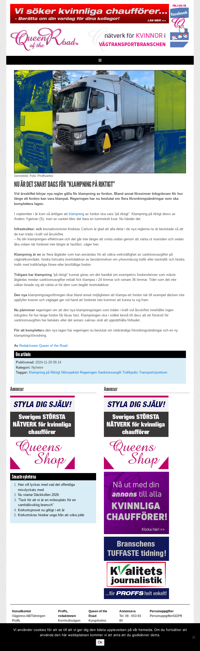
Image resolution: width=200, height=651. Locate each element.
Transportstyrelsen (153, 372)
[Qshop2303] (42, 432)
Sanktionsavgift (109, 372)
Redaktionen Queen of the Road (43, 346)
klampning (76, 214)
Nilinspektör (70, 372)
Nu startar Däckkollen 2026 (38, 495)
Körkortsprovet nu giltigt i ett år (41, 510)
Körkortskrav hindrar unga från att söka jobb (51, 515)
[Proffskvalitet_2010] (136, 567)
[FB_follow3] (179, 25)
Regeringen (88, 372)
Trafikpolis (130, 372)
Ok (100, 642)
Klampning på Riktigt (44, 372)
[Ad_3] (136, 502)
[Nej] (193, 637)
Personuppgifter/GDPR (166, 616)
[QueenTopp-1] (89, 13)
